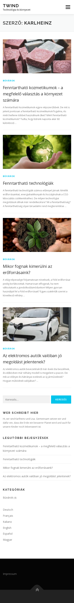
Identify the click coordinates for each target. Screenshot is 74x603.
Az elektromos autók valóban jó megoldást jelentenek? (37, 476)
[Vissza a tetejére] (37, 589)
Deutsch (8, 509)
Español (8, 533)
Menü (68, 7)
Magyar (7, 539)
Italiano (7, 521)
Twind (11, 5)
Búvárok (9, 80)
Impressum (10, 574)
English (7, 528)
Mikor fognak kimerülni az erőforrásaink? (28, 467)
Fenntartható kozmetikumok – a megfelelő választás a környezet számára (33, 94)
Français (8, 515)
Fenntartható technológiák (28, 183)
